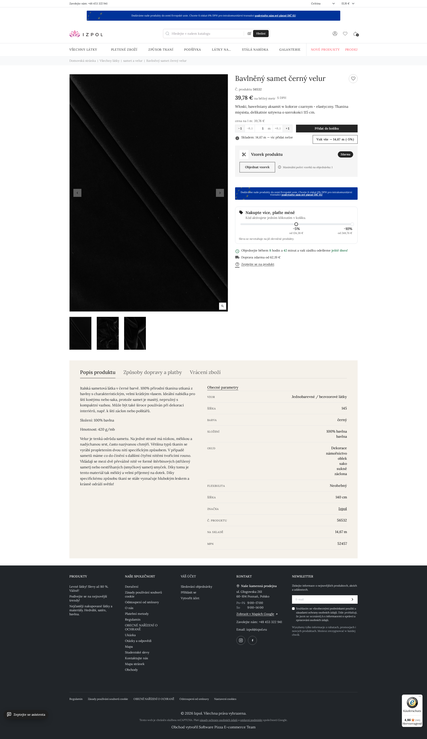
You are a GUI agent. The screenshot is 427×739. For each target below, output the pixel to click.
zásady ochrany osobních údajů (219, 720)
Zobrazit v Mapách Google (255, 614)
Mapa (129, 647)
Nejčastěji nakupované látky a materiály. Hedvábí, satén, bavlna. (90, 610)
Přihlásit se (188, 592)
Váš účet (188, 576)
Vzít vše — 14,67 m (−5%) (335, 139)
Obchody (131, 670)
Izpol (342, 508)
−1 (240, 128)
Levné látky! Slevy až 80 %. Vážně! (88, 589)
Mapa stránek (135, 664)
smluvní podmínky (251, 720)
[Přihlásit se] (335, 34)
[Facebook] (252, 640)
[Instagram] (240, 640)
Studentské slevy (137, 652)
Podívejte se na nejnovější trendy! (88, 598)
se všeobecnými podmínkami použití (332, 608)
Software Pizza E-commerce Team (227, 727)
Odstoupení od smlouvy (142, 602)
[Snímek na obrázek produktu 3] (135, 333)
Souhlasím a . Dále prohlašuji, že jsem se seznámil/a (326, 614)
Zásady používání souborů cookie (143, 594)
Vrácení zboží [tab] (205, 372)
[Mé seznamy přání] (345, 34)
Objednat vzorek (257, 167)
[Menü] (420, 697)
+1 (288, 128)
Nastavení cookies (225, 699)
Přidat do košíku (327, 128)
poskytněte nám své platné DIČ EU (275, 15)
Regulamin (133, 619)
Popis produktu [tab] (97, 372)
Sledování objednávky (196, 587)
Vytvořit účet (190, 598)
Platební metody (137, 614)
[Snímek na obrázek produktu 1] (80, 333)
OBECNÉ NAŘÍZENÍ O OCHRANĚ (141, 627)
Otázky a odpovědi (138, 641)
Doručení (131, 587)
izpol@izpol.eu (256, 629)
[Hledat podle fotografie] (250, 33)
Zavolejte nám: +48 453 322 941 (88, 3)
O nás (129, 608)
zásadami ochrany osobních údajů (316, 612)
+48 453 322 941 (270, 622)
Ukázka (130, 635)
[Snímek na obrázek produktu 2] (108, 333)
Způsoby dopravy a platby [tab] (152, 372)
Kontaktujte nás (136, 658)
